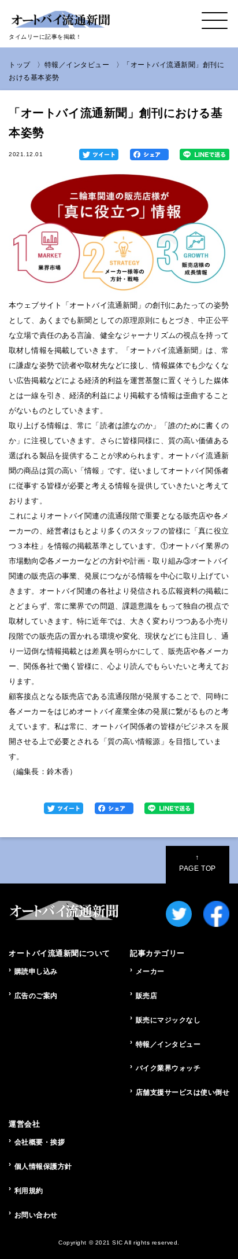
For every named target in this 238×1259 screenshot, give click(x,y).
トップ (20, 65)
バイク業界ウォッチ (168, 1068)
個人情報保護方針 (43, 1166)
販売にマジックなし (168, 1020)
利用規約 (28, 1191)
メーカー (150, 971)
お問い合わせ (36, 1215)
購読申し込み (36, 971)
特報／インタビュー (77, 65)
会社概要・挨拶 (39, 1142)
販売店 (147, 996)
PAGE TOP (197, 863)
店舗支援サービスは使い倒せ (182, 1092)
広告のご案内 (36, 996)
